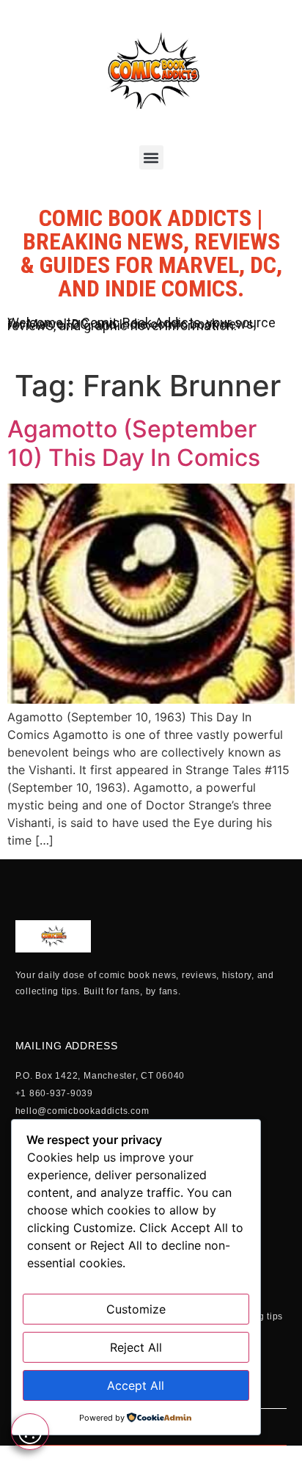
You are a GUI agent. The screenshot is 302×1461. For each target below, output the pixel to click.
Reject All (136, 1347)
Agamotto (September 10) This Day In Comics (133, 443)
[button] (151, 157)
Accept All (135, 1385)
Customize (136, 1309)
